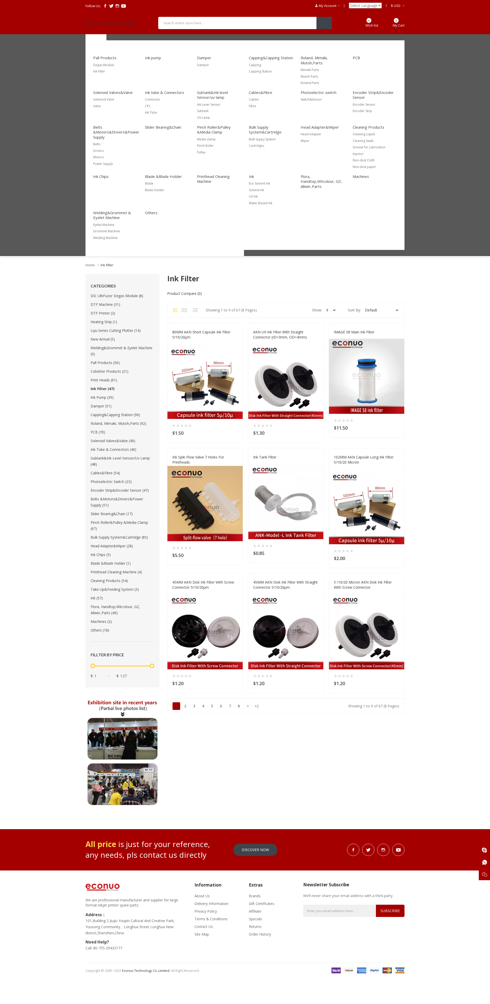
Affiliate (255, 911)
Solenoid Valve (103, 99)
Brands (255, 895)
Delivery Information (211, 903)
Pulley (201, 152)
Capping (255, 65)
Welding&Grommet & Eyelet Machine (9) (121, 350)
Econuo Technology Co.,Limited (111, 22)
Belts (96, 144)
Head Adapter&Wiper (320, 127)
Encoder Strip (362, 111)
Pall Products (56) (105, 362)
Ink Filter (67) (103, 388)
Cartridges (256, 145)
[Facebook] (105, 6)
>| (257, 706)
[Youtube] (123, 6)
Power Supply (103, 164)
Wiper (305, 141)
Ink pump (153, 57)
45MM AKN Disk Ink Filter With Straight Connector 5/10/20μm (285, 585)
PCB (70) (98, 432)
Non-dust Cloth (364, 160)
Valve (97, 106)
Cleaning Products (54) (109, 580)
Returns (255, 926)
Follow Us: (93, 6)
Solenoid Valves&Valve (113, 92)
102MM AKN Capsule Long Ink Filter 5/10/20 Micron (364, 460)
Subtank (203, 111)
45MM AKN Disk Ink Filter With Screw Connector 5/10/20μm (203, 585)
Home (90, 265)
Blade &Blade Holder (163, 176)
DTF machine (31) (105, 304)
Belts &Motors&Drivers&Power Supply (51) (117, 502)
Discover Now (255, 849)
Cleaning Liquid (364, 134)
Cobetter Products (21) (109, 371)
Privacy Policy (205, 911)
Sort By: (354, 310)
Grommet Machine (106, 231)
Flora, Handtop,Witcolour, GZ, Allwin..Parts (321, 181)
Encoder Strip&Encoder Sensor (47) (120, 490)
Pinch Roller (205, 145)
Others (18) (100, 630)
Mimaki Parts (310, 70)
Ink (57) (97, 598)
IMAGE (338, 337)
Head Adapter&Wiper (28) (112, 545)
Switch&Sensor (311, 99)
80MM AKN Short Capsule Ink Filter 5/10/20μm (201, 335)
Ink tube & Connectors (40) (113, 449)
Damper (204, 57)
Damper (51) (101, 406)
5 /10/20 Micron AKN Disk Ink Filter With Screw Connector (363, 585)
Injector (358, 154)
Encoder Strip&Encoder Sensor (373, 95)
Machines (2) (101, 621)
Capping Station (260, 71)
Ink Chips (101, 176)
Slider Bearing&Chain (163, 127)
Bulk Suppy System (262, 139)
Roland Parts (310, 83)
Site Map (201, 934)
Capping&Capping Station (271, 57)
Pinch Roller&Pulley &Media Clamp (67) (119, 525)
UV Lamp (203, 117)
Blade (149, 183)
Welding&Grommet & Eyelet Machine (112, 215)
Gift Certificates (261, 903)
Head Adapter (311, 134)
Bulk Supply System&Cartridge (265, 130)
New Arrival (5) (103, 339)
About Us (202, 895)
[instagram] (117, 6)
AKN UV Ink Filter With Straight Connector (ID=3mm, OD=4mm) (280, 335)
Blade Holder (154, 190)
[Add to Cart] (235, 432)
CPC (148, 106)
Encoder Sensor (364, 104)
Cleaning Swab (363, 141)
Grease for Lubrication (369, 147)
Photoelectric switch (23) (111, 481)
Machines (361, 176)
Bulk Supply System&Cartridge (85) (119, 537)
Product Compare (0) (184, 293)
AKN (175, 342)
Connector (152, 99)
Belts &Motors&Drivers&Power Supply (116, 132)
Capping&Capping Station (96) (115, 414)
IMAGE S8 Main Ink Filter (354, 332)
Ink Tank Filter (264, 457)
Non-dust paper (364, 167)
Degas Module (103, 65)
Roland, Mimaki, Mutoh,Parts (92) (118, 423)
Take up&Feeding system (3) (115, 589)
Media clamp (206, 139)
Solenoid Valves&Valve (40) (113, 440)
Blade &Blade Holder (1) (111, 563)
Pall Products (104, 57)
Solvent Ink (256, 190)
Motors (98, 157)
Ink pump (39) (102, 397)
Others (151, 212)
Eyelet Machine (103, 225)
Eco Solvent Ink (259, 183)
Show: (317, 310)
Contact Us (203, 926)
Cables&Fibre (260, 92)
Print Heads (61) (104, 380)
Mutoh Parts (309, 76)
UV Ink (253, 196)
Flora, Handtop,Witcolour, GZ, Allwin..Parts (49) (115, 609)
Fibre (252, 106)
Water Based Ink (260, 203)
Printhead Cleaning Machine (213, 179)
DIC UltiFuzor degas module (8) (117, 295)
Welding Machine (105, 238)
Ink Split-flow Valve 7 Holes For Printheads (198, 460)
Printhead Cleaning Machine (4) (116, 572)
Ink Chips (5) (101, 554)
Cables (254, 99)
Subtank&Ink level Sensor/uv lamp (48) (120, 461)
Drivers (98, 151)
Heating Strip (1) (104, 321)
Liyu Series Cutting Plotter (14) (116, 330)
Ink (251, 176)
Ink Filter (99, 71)
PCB (356, 57)
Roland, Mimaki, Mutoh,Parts (314, 60)
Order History (260, 934)
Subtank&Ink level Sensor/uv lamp (212, 95)
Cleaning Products (368, 127)
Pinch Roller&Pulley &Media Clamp (214, 130)
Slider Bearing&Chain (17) (112, 513)
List (195, 310)
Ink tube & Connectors (164, 92)
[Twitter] (111, 6)
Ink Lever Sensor (208, 104)
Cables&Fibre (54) (105, 472)
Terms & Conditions (211, 918)
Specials (255, 918)
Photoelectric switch (318, 92)
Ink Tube (151, 112)
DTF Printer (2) (103, 313)
